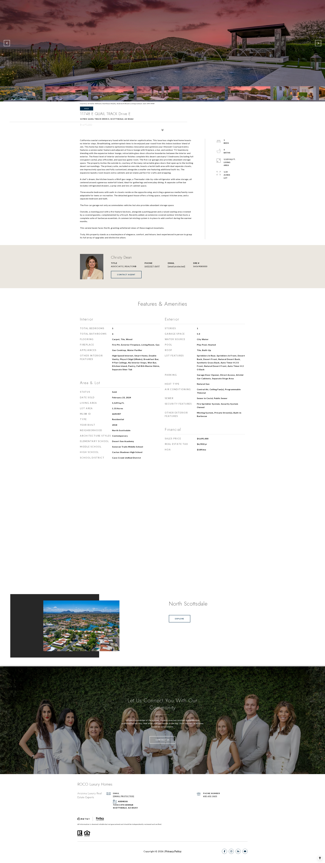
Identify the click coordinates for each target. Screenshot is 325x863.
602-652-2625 (210, 796)
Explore (179, 619)
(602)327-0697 (152, 266)
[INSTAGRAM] (231, 851)
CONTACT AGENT (126, 274)
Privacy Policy (173, 851)
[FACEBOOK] (224, 851)
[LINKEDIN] (238, 851)
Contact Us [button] (162, 740)
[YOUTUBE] (245, 851)
